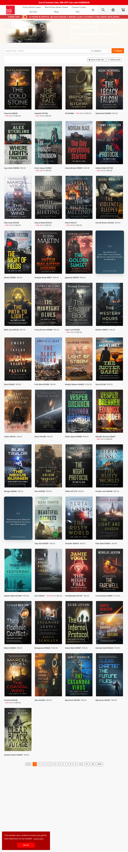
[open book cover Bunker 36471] (110, 305)
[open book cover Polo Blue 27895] (48, 359)
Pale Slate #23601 (103, 543)
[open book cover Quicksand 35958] (110, 88)
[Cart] (123, 10)
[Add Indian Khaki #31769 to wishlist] (120, 160)
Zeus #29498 (39, 491)
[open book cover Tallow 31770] (79, 466)
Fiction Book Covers (32, 7)
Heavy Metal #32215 (43, 222)
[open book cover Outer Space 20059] (79, 412)
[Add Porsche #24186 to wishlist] (28, 692)
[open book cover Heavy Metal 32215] (48, 198)
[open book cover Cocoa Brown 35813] (79, 143)
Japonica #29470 (72, 277)
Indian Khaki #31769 (104, 168)
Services (33, 11)
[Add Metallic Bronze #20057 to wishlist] (120, 428)
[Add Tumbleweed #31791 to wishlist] (89, 585)
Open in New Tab (97, 60)
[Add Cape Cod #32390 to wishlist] (89, 321)
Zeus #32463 (9, 384)
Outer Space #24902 (43, 168)
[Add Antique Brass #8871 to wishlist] (58, 267)
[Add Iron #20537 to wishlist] (58, 585)
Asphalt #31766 (41, 113)
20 (93, 764)
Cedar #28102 (10, 436)
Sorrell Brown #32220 (105, 222)
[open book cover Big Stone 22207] (110, 675)
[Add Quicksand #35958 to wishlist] (120, 105)
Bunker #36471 (102, 329)
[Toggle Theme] (93, 10)
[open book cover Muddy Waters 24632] (79, 359)
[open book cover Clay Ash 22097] (48, 519)
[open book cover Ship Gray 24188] (18, 198)
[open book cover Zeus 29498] (48, 466)
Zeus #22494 (39, 700)
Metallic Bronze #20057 (105, 436)
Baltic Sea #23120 (11, 329)
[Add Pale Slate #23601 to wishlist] (120, 533)
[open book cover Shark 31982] (48, 412)
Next (99, 764)
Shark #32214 (71, 222)
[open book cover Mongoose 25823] (48, 623)
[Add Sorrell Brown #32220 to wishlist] (120, 214)
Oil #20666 (69, 113)
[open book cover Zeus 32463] (18, 359)
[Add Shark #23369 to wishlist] (28, 637)
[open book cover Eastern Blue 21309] (18, 571)
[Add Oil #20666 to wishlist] (89, 105)
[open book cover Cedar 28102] (18, 412)
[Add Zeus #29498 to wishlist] (58, 481)
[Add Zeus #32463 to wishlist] (28, 374)
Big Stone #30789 (72, 700)
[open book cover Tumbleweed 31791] (79, 571)
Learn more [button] (38, 839)
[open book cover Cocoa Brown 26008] (48, 305)
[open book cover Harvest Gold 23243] (110, 623)
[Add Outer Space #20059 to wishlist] (89, 428)
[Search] (103, 10)
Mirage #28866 (10, 491)
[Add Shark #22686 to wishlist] (28, 267)
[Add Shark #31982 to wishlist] (58, 428)
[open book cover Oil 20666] (79, 88)
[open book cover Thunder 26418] (79, 519)
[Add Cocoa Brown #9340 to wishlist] (120, 585)
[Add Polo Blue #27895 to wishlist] (58, 374)
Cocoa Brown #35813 (74, 168)
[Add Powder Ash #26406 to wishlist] (120, 481)
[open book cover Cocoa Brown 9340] (110, 571)
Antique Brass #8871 (43, 277)
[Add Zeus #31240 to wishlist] (120, 374)
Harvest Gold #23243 (104, 648)
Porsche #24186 (11, 700)
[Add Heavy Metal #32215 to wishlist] (58, 214)
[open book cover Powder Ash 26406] (110, 466)
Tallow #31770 (71, 491)
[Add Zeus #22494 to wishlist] (58, 692)
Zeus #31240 (101, 384)
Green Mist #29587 (73, 648)
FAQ (78, 11)
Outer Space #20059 (73, 436)
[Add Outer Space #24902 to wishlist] (58, 160)
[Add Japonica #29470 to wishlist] (89, 267)
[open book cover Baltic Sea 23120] (18, 305)
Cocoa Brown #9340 (104, 596)
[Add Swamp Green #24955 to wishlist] (28, 744)
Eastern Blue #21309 (12, 596)
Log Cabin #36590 (11, 168)
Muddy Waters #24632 (74, 384)
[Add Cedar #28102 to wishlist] (28, 428)
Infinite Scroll (115, 60)
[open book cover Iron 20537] (48, 571)
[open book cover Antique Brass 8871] (48, 252)
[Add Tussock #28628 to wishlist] (28, 105)
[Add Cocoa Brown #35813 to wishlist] (89, 160)
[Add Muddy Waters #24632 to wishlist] (89, 374)
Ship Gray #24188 (11, 222)
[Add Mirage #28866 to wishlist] (28, 481)
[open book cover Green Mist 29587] (79, 623)
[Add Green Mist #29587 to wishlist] (89, 637)
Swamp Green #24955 (13, 755)
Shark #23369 (10, 648)
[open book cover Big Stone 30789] (79, 675)
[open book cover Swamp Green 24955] (18, 730)
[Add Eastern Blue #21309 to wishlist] (28, 585)
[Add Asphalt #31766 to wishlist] (58, 105)
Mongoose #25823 (42, 648)
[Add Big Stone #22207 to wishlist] (120, 692)
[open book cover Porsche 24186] (18, 675)
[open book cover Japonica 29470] (79, 252)
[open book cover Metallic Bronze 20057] (110, 412)
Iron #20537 (39, 596)
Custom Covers (79, 7)
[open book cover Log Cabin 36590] (18, 143)
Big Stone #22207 (103, 700)
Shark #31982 (40, 436)
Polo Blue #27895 (41, 384)
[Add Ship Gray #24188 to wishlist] (28, 214)
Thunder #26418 (72, 543)
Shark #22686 (10, 277)
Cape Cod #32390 (72, 329)
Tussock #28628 (11, 113)
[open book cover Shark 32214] (79, 198)
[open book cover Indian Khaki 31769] (110, 143)
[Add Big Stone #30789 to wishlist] (89, 692)
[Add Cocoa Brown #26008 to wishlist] (58, 321)
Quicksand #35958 (103, 113)
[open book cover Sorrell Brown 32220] (110, 198)
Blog (56, 11)
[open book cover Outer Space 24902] (48, 143)
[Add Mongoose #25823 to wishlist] (58, 637)
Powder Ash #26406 (104, 491)
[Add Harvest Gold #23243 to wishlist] (120, 637)
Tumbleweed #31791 (74, 596)
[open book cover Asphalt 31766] (48, 88)
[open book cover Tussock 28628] (18, 88)
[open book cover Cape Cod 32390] (79, 305)
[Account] (113, 10)
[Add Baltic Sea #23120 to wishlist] (28, 321)
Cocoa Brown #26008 (43, 329)
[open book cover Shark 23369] (18, 623)
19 (87, 764)
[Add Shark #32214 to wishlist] (89, 214)
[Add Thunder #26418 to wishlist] (89, 533)
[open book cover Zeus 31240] (110, 359)
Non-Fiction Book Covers (56, 7)
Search (119, 51)
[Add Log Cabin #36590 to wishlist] (28, 160)
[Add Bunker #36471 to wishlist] (120, 321)
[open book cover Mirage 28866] (18, 466)
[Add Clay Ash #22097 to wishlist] (58, 533)
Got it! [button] (26, 845)
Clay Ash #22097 (41, 543)
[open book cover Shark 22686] (18, 252)
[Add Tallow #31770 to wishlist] (89, 481)
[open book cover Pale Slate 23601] (110, 519)
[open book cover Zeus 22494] (48, 675)
